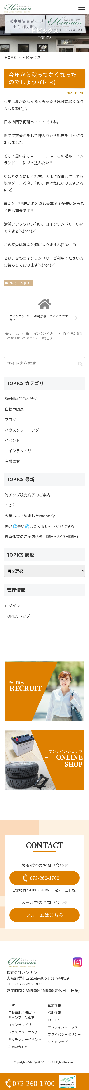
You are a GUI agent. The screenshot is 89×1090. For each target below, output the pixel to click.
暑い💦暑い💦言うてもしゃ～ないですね (40, 526)
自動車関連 (14, 409)
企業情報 (54, 1005)
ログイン (12, 605)
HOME (10, 57)
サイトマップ (58, 1041)
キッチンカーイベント (24, 1039)
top (11, 1005)
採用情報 (54, 1012)
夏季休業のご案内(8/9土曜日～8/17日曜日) (41, 536)
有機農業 (12, 461)
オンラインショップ (63, 1027)
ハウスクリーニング (22, 430)
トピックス (31, 57)
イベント (12, 440)
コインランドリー (20, 283)
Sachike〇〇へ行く (21, 398)
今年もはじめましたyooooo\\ (30, 515)
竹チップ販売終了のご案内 (27, 495)
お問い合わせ (18, 1046)
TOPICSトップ (17, 616)
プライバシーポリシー (64, 1034)
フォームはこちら (44, 915)
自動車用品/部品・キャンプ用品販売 (22, 1015)
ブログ (10, 419)
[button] (80, 363)
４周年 (10, 505)
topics (54, 1019)
